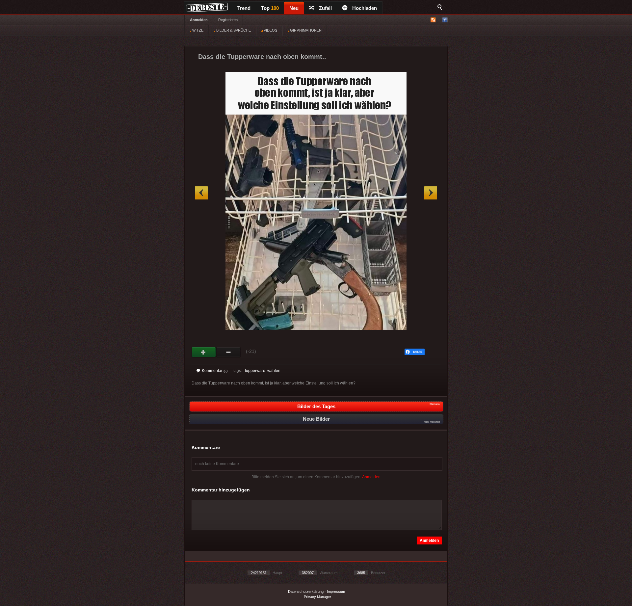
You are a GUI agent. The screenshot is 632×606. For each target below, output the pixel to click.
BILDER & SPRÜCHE (233, 30)
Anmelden (199, 20)
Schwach (228, 352)
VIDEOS (270, 30)
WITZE (197, 30)
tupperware (255, 370)
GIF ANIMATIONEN (305, 30)
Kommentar (214, 370)
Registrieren (228, 20)
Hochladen (364, 8)
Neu (294, 8)
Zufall (325, 8)
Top (270, 8)
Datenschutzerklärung (306, 591)
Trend (243, 8)
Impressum (336, 591)
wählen (273, 370)
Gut (204, 352)
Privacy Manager (317, 597)
